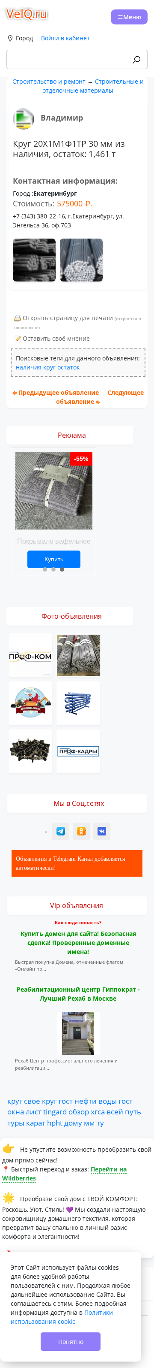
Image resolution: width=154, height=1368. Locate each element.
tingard (55, 1111)
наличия (28, 367)
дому (73, 1122)
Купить (53, 559)
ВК (102, 832)
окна (15, 1111)
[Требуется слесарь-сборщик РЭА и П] (30, 655)
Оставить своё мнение (56, 338)
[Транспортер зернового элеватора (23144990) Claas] (30, 751)
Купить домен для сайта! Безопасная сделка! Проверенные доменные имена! (78, 942)
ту (100, 1122)
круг (49, 367)
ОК (82, 832)
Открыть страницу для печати (68, 318)
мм (89, 1122)
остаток (68, 367)
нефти (85, 1101)
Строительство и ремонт (49, 81)
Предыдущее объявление (58, 392)
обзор (78, 1111)
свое (32, 1101)
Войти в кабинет (65, 38)
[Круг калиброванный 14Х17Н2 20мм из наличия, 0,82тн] (78, 655)
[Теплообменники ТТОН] (78, 703)
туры (15, 1122)
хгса (98, 1111)
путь (133, 1111)
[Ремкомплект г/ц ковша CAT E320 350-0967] (30, 703)
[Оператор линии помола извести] (78, 751)
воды (107, 1101)
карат (35, 1122)
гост (66, 1101)
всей (115, 1111)
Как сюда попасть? (78, 922)
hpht (54, 1122)
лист (33, 1111)
